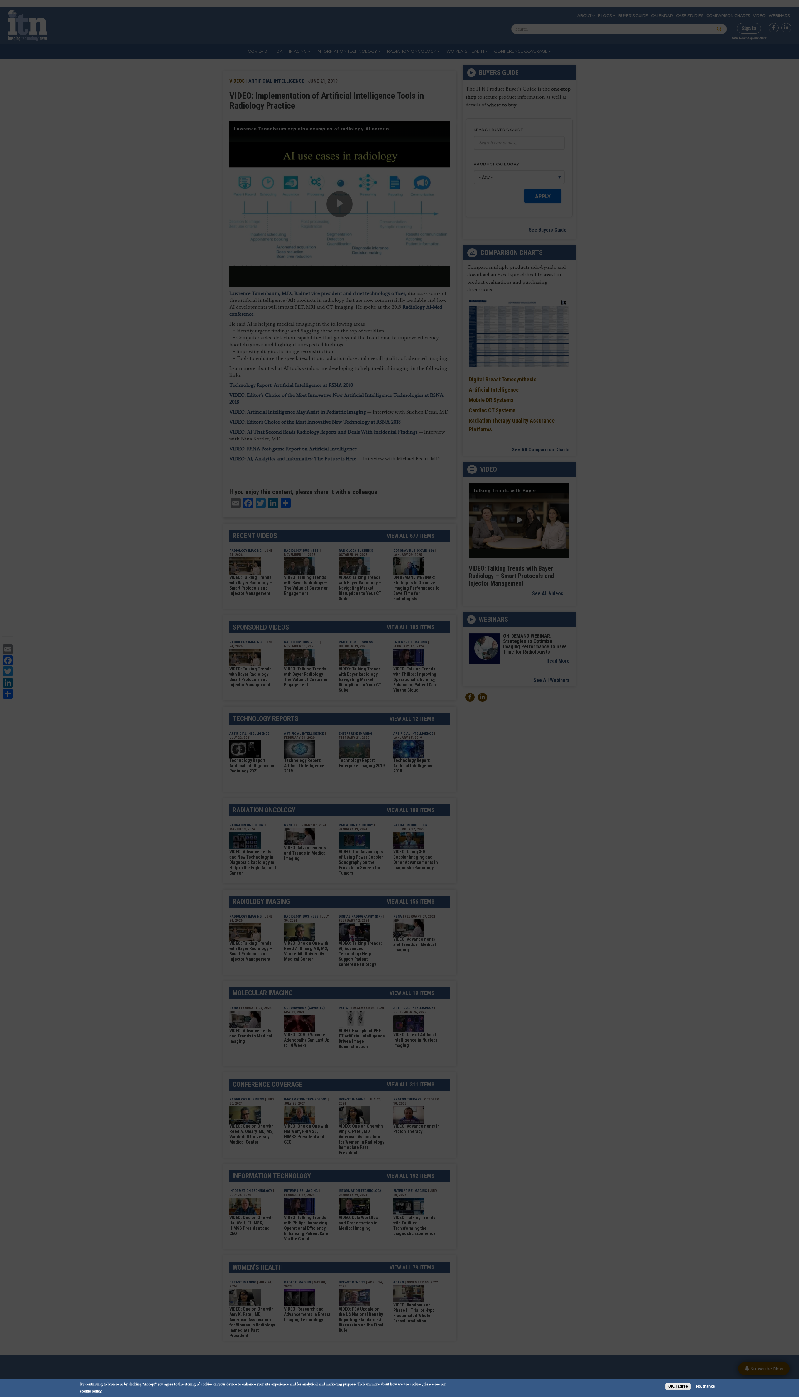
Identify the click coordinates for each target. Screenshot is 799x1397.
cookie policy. (91, 1391)
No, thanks (705, 1386)
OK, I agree (678, 1386)
